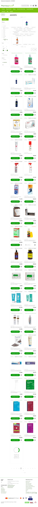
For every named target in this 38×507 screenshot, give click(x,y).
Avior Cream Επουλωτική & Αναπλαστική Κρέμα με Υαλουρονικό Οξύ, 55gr (30, 370)
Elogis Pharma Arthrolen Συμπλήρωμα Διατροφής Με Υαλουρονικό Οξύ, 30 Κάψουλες (30, 262)
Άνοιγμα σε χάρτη (10, 487)
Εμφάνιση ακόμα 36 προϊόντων (16, 456)
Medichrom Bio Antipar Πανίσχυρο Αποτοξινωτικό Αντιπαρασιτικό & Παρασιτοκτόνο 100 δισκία (16, 240)
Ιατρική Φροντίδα (30, 9)
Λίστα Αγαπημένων (4, 491)
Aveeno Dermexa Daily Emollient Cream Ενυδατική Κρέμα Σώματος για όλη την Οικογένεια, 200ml (30, 349)
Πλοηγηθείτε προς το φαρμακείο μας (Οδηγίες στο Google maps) (30, 493)
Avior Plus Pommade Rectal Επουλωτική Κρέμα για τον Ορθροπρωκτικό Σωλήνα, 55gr (16, 370)
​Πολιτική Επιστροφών (29, 488)
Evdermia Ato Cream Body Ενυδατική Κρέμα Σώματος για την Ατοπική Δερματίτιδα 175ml (16, 305)
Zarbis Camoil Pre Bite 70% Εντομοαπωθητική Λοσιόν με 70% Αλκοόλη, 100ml (16, 110)
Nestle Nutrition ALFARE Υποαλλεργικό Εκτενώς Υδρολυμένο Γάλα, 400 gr (16, 132)
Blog (7, 11)
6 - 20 (24, 472)
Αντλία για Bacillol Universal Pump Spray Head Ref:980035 (16, 392)
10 (32, 468)
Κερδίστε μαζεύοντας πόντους (30, 486)
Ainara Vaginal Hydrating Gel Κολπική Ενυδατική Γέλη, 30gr (29, 88)
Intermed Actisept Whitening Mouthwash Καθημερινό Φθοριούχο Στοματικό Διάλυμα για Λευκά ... (29, 67)
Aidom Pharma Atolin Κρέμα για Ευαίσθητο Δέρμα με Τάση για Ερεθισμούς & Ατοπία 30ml (16, 327)
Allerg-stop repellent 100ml (28, 153)
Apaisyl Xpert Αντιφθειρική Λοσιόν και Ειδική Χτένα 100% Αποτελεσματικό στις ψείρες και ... (30, 240)
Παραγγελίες (3, 490)
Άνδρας (14, 9)
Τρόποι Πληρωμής (28, 484)
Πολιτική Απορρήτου (29, 487)
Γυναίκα (3, 9)
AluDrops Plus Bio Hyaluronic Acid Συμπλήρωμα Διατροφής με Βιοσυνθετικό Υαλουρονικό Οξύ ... (30, 197)
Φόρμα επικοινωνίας (11, 486)
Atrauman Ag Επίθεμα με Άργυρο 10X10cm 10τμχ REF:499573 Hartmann (16, 349)
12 (23, 470)
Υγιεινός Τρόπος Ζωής (21, 9)
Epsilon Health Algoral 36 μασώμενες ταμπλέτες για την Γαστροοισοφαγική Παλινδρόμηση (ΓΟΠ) (29, 132)
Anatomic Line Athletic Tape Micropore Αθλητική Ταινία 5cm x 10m (30, 284)
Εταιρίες (11, 11)
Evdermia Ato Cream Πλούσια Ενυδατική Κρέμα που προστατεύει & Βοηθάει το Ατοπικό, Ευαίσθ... (29, 305)
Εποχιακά (3, 11)
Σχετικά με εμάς (28, 481)
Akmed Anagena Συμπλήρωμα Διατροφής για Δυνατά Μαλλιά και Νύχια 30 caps (16, 219)
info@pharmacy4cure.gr (11, 485)
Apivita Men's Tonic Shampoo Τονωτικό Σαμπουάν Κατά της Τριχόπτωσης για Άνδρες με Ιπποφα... (16, 262)
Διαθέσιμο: (25, 74)
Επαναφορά (5, 62)
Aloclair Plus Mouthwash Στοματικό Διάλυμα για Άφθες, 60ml (16, 197)
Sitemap (27, 489)
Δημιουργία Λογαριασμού (3, 489)
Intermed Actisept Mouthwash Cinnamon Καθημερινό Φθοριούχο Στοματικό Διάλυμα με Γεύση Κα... (16, 67)
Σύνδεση (2, 487)
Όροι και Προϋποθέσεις (29, 485)
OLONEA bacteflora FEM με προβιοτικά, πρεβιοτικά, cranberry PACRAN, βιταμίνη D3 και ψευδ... (29, 414)
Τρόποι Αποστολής (28, 483)
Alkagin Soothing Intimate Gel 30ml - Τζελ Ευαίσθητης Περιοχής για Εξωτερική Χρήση (16, 154)
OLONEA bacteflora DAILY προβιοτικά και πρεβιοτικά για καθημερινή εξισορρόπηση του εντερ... (16, 414)
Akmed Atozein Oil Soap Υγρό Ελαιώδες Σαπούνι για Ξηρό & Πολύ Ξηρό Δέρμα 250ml (30, 327)
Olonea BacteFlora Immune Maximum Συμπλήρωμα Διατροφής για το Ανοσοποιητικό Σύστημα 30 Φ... (30, 435)
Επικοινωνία (27, 482)
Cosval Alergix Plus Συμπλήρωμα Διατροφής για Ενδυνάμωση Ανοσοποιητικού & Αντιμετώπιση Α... (30, 110)
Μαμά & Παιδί (8, 9)
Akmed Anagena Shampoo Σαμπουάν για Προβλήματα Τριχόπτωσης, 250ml (29, 219)
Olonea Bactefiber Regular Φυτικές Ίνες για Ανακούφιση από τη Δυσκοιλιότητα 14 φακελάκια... (30, 392)
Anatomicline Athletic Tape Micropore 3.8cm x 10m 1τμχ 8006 (16, 284)
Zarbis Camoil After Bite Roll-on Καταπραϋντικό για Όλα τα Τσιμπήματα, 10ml (16, 88)
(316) (5, 39)
